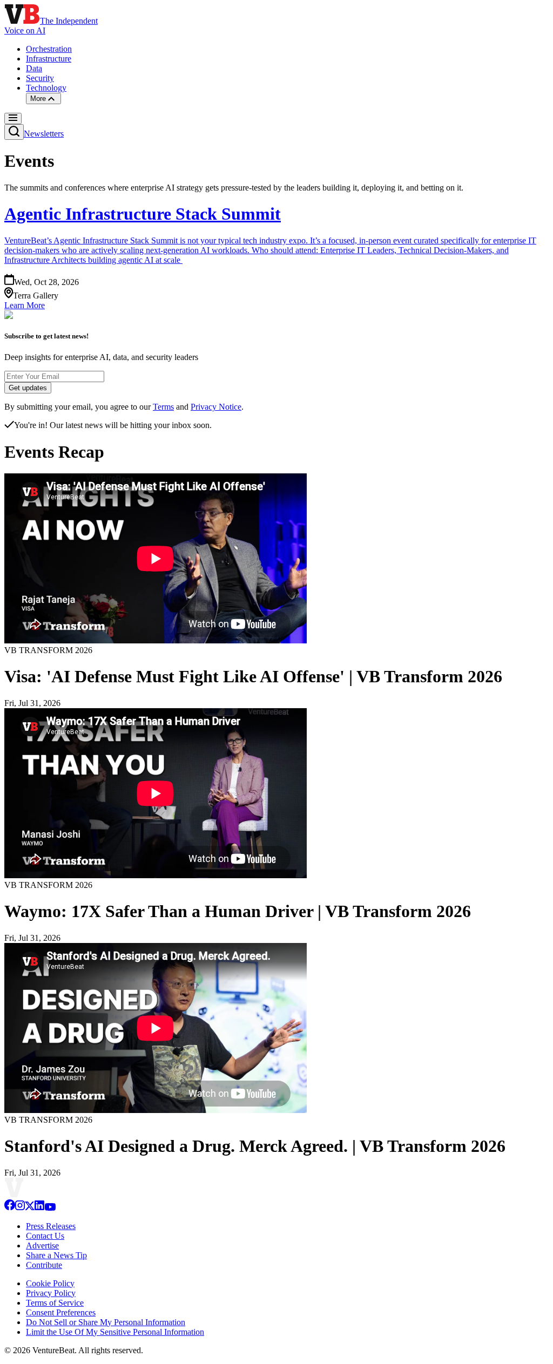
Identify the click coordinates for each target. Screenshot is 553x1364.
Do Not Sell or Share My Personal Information (105, 1322)
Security (40, 78)
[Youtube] (50, 1207)
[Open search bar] (14, 132)
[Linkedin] (39, 1207)
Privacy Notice (216, 406)
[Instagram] (20, 1207)
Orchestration (49, 48)
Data (34, 68)
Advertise (42, 1245)
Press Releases (51, 1226)
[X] (30, 1207)
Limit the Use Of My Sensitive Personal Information (115, 1331)
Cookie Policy (50, 1283)
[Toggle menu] (13, 118)
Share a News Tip (56, 1255)
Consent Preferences (61, 1312)
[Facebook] (9, 1207)
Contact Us (45, 1235)
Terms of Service (55, 1302)
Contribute (44, 1265)
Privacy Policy (51, 1293)
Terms (163, 406)
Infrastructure (48, 58)
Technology (46, 87)
